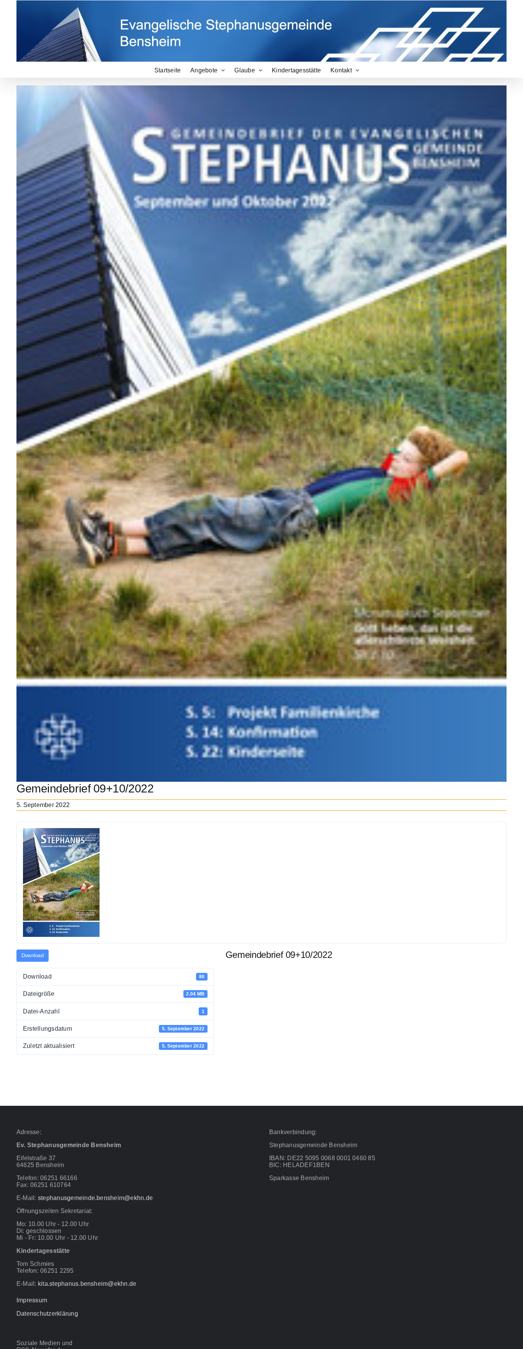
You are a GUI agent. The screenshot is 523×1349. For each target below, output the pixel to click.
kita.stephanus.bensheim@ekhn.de (87, 1283)
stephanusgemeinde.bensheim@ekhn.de (95, 1198)
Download (32, 955)
